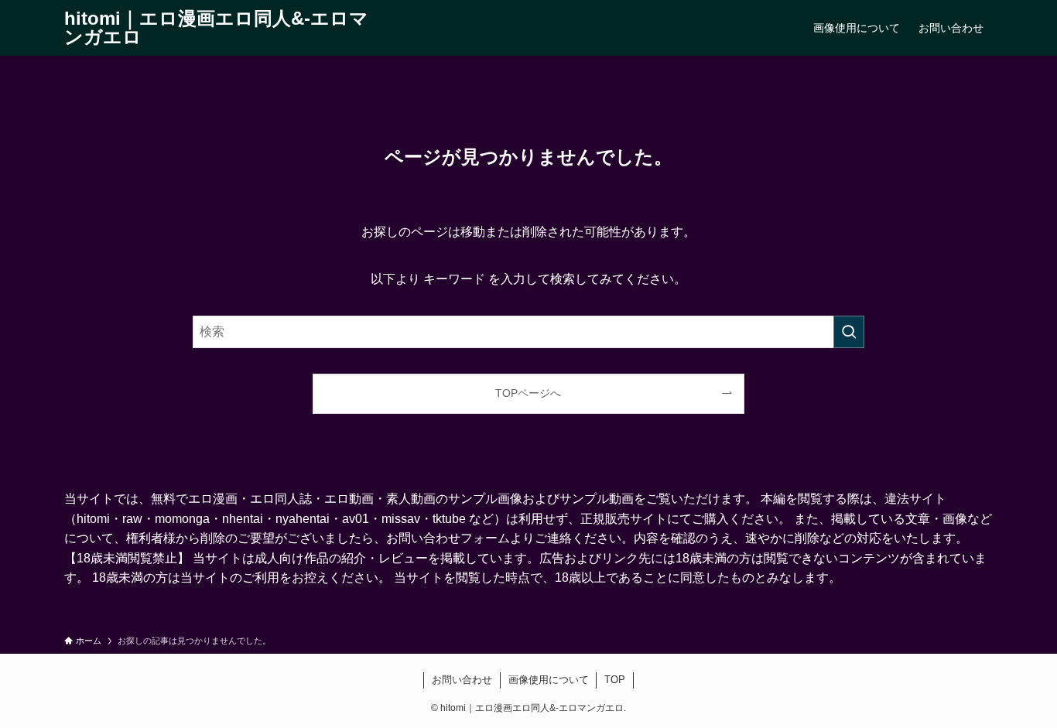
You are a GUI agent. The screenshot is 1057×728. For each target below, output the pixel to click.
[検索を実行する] (848, 332)
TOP (614, 679)
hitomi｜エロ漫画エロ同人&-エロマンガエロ (216, 27)
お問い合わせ (462, 679)
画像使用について (548, 679)
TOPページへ (528, 393)
